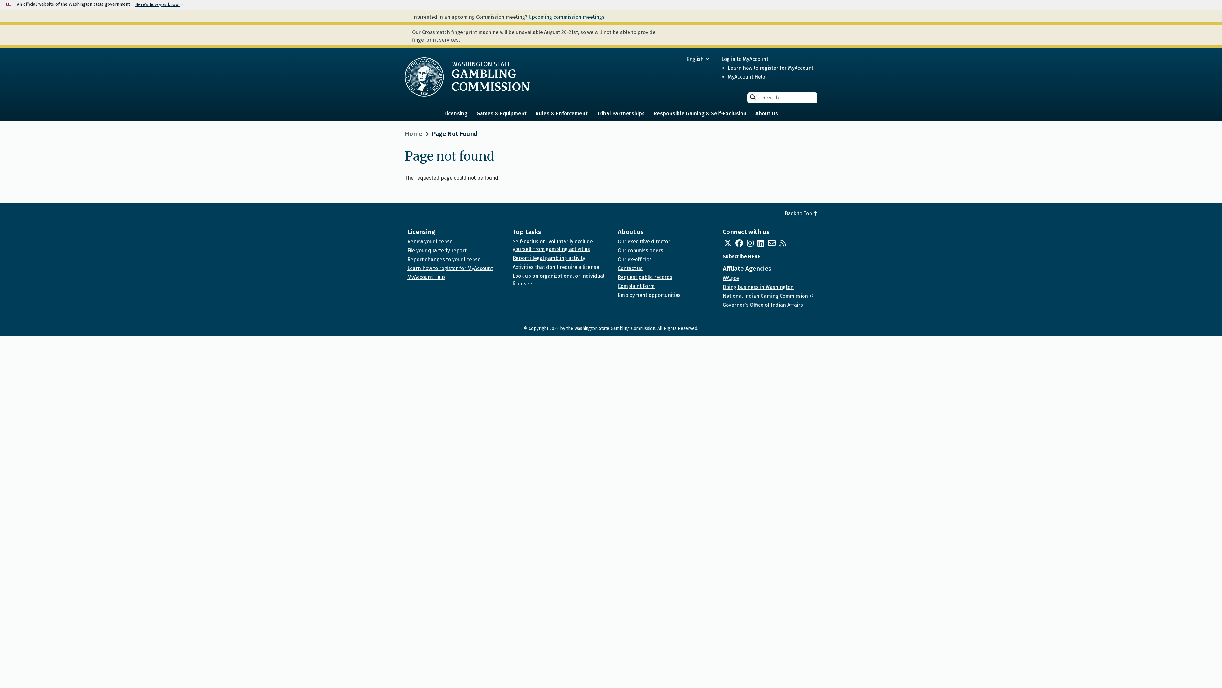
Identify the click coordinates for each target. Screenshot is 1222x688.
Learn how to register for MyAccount (770, 68)
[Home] (467, 76)
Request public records (645, 277)
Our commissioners (640, 250)
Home (413, 134)
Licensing (455, 113)
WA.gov (731, 278)
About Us (766, 113)
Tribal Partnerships (621, 113)
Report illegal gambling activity (549, 258)
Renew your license (430, 242)
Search (753, 97)
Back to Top (799, 214)
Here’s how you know (157, 4)
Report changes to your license (444, 259)
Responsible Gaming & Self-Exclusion (700, 113)
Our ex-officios (635, 259)
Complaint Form (636, 286)
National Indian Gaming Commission (765, 296)
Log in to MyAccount (744, 59)
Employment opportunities (649, 295)
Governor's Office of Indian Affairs (763, 305)
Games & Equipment (501, 113)
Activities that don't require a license (556, 267)
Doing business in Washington (758, 287)
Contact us (630, 268)
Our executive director (644, 242)
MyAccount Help (746, 77)
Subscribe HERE (742, 257)
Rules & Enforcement (562, 113)
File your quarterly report (437, 250)
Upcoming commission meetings (567, 17)
